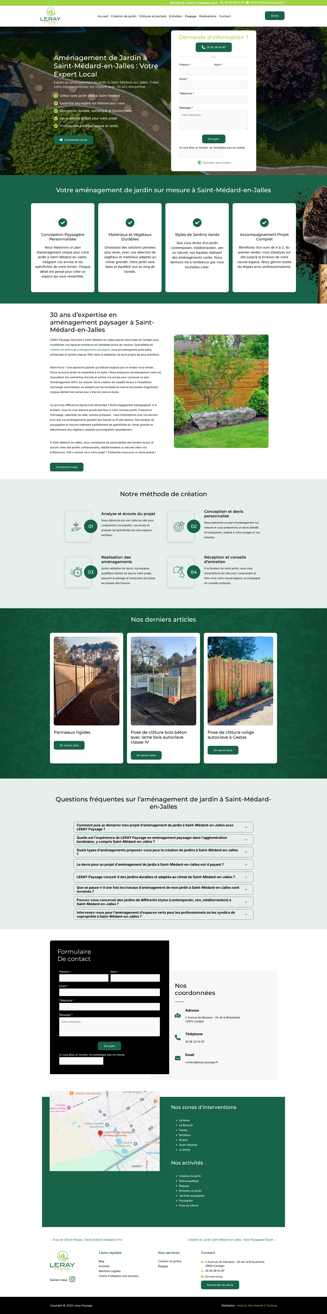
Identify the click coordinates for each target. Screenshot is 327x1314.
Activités (104, 1266)
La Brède (184, 1149)
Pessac (183, 1130)
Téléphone (186, 93)
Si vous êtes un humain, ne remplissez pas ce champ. (212, 147)
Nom (218, 64)
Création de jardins (169, 1261)
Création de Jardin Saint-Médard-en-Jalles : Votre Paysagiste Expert (232, 1239)
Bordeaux (185, 1135)
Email (183, 79)
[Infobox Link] (208, 1017)
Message (186, 107)
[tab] (163, 827)
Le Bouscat (186, 1125)
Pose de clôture (188, 1205)
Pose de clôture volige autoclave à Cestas (231, 735)
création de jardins (61, 349)
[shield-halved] (199, 162)
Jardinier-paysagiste (191, 1195)
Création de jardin (190, 1176)
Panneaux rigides (72, 732)
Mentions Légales (110, 1271)
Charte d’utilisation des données (118, 1276)
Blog (101, 1261)
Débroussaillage (189, 1180)
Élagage (184, 1185)
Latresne (184, 1120)
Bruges (183, 1139)
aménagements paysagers (93, 349)
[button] (232, 2)
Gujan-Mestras (188, 1144)
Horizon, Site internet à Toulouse (257, 1305)
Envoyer (213, 139)
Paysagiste (186, 1200)
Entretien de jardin (190, 1190)
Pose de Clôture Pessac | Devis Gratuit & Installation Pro (86, 1239)
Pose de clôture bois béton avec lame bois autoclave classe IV (159, 737)
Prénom (185, 64)
